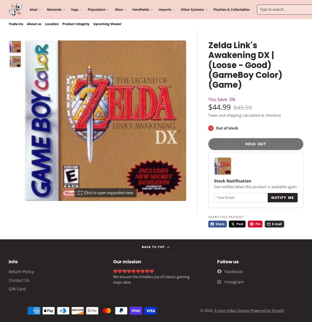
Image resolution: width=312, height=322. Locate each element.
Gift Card (17, 289)
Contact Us (19, 280)
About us (34, 24)
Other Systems (192, 9)
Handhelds (140, 9)
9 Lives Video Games (231, 310)
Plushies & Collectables (231, 9)
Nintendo (54, 9)
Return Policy (21, 271)
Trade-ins (16, 24)
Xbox (119, 9)
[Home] (15, 9)
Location (52, 24)
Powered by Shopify (267, 310)
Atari (33, 9)
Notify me (282, 197)
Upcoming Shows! (107, 24)
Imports (165, 9)
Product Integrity (76, 24)
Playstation (97, 9)
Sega (74, 9)
